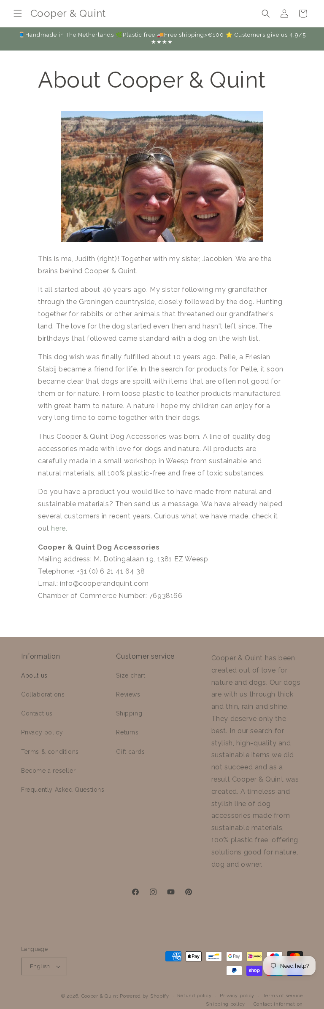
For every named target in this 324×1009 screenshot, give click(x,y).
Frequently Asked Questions (63, 789)
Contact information (278, 1004)
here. (59, 528)
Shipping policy (225, 1004)
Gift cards (130, 751)
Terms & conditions (50, 751)
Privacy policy (42, 732)
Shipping (129, 713)
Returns (127, 732)
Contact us (37, 713)
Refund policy (194, 995)
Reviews (128, 694)
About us (34, 675)
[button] (17, 13)
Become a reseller (48, 770)
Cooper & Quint (100, 996)
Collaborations (43, 694)
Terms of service (283, 995)
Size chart (130, 675)
